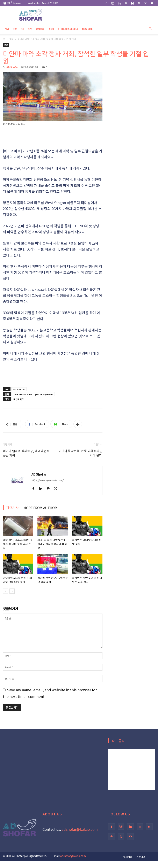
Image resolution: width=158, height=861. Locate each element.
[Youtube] (152, 3)
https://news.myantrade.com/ (47, 480)
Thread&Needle (68, 28)
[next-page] (12, 591)
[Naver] (132, 3)
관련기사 (12, 507)
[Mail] (126, 3)
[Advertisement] (53, 137)
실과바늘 (127, 856)
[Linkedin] (119, 3)
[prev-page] (5, 591)
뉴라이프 (140, 856)
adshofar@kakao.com (80, 829)
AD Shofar (12, 67)
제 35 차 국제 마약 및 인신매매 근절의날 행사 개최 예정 (52, 544)
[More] (77, 424)
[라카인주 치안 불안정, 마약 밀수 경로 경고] (87, 564)
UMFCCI (40, 28)
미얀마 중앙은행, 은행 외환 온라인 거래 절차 (80, 453)
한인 (30, 28)
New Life (87, 28)
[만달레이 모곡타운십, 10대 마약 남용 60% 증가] (18, 564)
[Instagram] (112, 3)
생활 (15, 28)
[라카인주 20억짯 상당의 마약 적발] (87, 526)
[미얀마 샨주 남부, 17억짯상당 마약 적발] (52, 564)
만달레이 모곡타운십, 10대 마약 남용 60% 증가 (18, 580)
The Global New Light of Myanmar (33, 394)
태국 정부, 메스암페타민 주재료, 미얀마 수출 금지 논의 (18, 544)
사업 (7, 28)
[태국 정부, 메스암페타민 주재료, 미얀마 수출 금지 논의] (18, 526)
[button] (150, 28)
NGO (51, 28)
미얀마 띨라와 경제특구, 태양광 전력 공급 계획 (26, 453)
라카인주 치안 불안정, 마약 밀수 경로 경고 (87, 580)
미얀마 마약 (18, 399)
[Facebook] (106, 3)
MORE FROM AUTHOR (40, 507)
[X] (145, 3)
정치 (22, 28)
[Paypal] (139, 3)
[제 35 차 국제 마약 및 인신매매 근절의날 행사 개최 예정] (52, 526)
